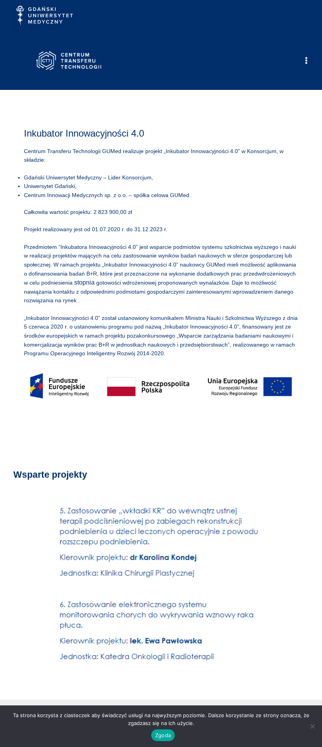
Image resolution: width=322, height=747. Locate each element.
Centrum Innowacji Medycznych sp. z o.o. (75, 195)
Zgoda (163, 735)
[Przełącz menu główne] (306, 61)
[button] (25, 587)
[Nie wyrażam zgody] (312, 726)
